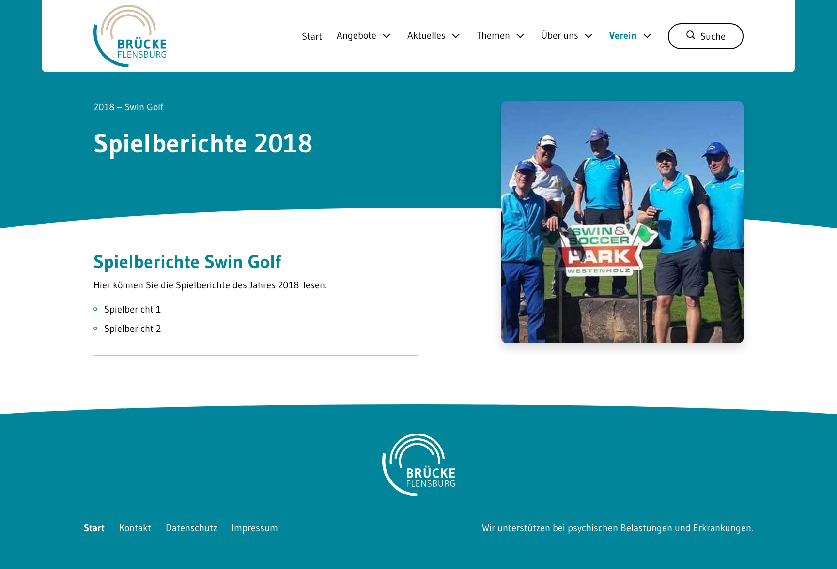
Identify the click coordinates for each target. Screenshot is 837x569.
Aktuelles (426, 36)
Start (312, 36)
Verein (623, 36)
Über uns (559, 36)
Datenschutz (191, 528)
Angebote (356, 36)
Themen (493, 36)
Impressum (255, 528)
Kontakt (135, 528)
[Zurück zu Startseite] (129, 60)
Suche (713, 36)
